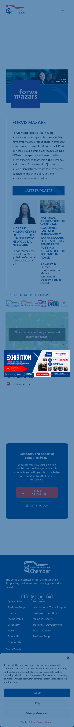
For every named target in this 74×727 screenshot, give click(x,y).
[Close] (63, 356)
